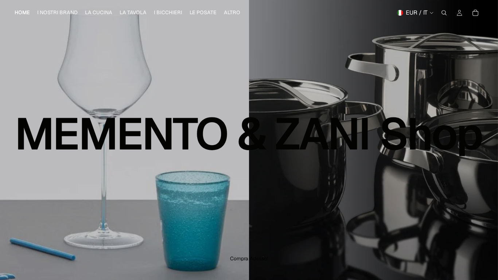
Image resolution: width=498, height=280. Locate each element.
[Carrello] (475, 13)
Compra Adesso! (249, 258)
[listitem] (232, 13)
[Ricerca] (444, 13)
